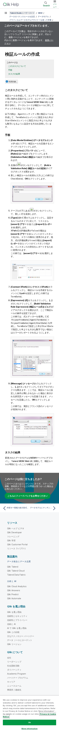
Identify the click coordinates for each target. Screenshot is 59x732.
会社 (9, 657)
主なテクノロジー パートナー (20, 636)
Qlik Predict (12, 594)
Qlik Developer (14, 532)
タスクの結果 (14, 74)
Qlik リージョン (14, 644)
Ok (29, 722)
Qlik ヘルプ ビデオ (15, 528)
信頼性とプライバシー (17, 620)
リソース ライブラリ (16, 548)
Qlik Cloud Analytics (16, 586)
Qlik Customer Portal (17, 544)
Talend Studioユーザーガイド (22, 13)
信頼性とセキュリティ (17, 616)
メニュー (55, 5)
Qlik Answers (13, 590)
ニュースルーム (14, 686)
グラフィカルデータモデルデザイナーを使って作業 (30, 20)
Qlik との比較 (13, 632)
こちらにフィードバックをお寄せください (27, 495)
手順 (10, 70)
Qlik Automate (14, 598)
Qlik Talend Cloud (15, 570)
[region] (29, 713)
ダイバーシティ (14, 669)
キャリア (11, 682)
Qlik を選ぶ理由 (14, 612)
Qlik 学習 (11, 540)
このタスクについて (17, 66)
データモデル (43, 16)
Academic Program (16, 673)
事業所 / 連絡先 (14, 690)
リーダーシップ (14, 661)
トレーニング (13, 536)
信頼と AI (11, 624)
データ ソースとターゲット (19, 640)
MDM (40, 13)
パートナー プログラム (17, 677)
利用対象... (13, 81)
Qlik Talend (12, 566)
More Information (29, 728)
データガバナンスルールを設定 (22, 16)
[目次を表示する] (6, 13)
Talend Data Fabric (16, 574)
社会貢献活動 (13, 665)
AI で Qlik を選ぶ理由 (16, 628)
